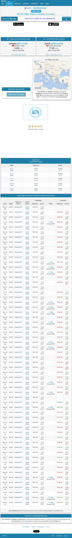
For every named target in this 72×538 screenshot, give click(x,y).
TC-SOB (50, 502)
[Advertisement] (36, 31)
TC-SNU (50, 307)
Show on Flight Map (9, 19)
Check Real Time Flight (16, 94)
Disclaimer (60, 536)
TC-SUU (50, 272)
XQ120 (48, 526)
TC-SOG (50, 347)
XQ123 (12, 173)
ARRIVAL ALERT (66, 17)
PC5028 (12, 183)
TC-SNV (50, 312)
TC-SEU (50, 322)
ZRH (36, 170)
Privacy (66, 536)
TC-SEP (50, 222)
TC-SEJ (50, 332)
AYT (60, 170)
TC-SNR (50, 267)
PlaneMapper (26, 526)
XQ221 (12, 168)
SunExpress (39, 7)
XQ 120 (36, 11)
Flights (33, 526)
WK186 (12, 188)
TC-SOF (50, 262)
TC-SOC (50, 302)
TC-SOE (50, 407)
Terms (53, 536)
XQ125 (12, 178)
